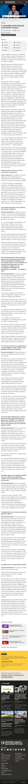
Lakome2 (3, 506)
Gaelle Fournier (7, 30)
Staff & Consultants (5, 757)
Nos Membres (18, 757)
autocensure (23, 239)
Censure (10, 675)
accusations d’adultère (9, 122)
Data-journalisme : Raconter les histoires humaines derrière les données (20, 721)
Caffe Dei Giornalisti (13, 155)
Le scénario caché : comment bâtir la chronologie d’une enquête (5, 697)
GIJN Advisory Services (6, 774)
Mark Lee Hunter (6, 701)
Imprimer (6, 45)
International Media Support (15, 180)
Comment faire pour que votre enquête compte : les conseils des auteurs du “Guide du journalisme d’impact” (21, 696)
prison (18, 237)
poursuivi (3, 507)
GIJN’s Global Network (20, 755)
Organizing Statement (6, 755)
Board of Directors (5, 758)
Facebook (18, 42)
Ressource (3, 766)
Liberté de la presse (18, 675)
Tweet (5, 42)
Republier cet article (7, 661)
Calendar (17, 760)
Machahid (7, 177)
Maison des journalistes (16, 156)
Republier (18, 50)
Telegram (18, 47)
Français (19, 2)
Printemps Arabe (11, 192)
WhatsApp (6, 47)
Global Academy (4, 768)
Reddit (5, 50)
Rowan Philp (5, 728)
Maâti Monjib (14, 118)
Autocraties (4, 675)
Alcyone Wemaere (19, 701)
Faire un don (4, 760)
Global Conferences (19, 758)
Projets (2, 772)
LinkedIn (18, 45)
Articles (3, 22)
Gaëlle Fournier (5, 599)
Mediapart (10, 151)
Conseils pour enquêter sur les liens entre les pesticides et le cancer (6, 725)
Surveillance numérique (7, 677)
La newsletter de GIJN (6, 770)
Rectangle (23, 782)
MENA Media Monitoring (11, 586)
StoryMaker (4, 131)
